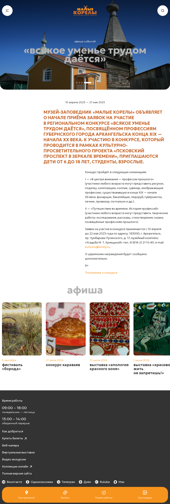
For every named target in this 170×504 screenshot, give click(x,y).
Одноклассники (42, 482)
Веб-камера (10, 445)
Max (121, 482)
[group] (22, 340)
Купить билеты (13, 438)
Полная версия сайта (17, 473)
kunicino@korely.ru (97, 247)
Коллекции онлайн (15, 466)
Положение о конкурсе (101, 272)
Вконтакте (14, 482)
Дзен (87, 482)
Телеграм (68, 482)
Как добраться (12, 431)
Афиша (85, 290)
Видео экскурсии (14, 459)
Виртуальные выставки (18, 452)
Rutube (105, 482)
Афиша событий (85, 41)
